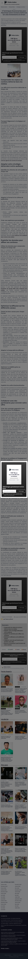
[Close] (25, 463)
